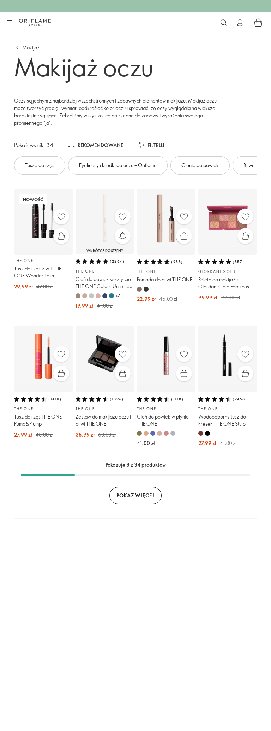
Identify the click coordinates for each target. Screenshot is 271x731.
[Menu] (9, 23)
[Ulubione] (61, 216)
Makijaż (31, 47)
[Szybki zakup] (61, 236)
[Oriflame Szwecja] (35, 22)
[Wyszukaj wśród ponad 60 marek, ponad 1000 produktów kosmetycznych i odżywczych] (223, 22)
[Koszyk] (258, 22)
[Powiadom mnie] (123, 236)
